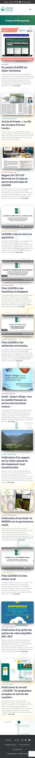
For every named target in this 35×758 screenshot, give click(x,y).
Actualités (4, 64)
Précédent (8, 722)
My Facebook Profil (14, 2)
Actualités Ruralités (8, 393)
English (11, 2)
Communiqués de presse (9, 118)
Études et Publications (8, 172)
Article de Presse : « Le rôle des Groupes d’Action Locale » (16, 125)
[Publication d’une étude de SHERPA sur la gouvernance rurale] (17, 501)
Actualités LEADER (7, 285)
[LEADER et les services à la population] (17, 217)
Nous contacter (25, 745)
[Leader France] (7, 9)
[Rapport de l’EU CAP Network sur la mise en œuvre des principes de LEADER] (17, 158)
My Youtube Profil (20, 2)
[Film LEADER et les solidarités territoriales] (17, 325)
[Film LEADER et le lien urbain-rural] (17, 558)
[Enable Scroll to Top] (31, 754)
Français (6, 2)
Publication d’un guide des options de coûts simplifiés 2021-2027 (16, 633)
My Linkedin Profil (17, 2)
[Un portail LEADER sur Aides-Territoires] (17, 44)
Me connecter (17, 749)
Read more (16, 86)
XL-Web (26, 754)
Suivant (17, 725)
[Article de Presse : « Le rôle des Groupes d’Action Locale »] (17, 104)
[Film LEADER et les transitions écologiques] (17, 271)
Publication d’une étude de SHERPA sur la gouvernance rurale (17, 521)
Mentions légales (26, 2)
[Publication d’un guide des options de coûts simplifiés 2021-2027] (17, 612)
